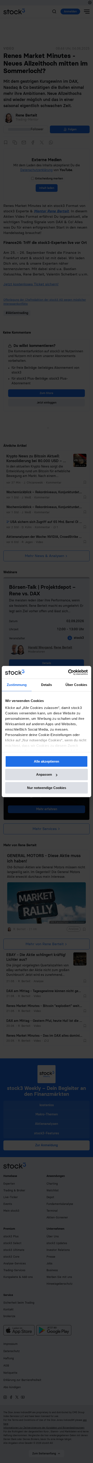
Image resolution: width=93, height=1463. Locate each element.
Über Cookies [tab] (76, 685)
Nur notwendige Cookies (46, 788)
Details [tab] (46, 685)
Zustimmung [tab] (17, 685)
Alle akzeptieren (46, 761)
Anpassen (44, 774)
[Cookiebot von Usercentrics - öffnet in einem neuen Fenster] (68, 672)
